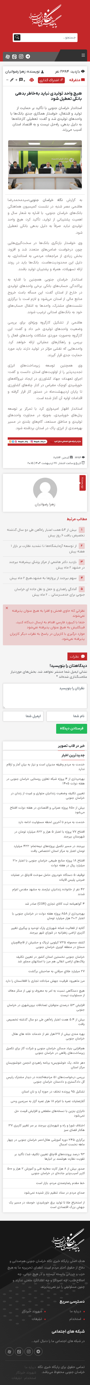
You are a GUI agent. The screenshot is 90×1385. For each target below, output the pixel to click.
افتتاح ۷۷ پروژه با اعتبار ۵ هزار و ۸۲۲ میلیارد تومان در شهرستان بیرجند (49, 834)
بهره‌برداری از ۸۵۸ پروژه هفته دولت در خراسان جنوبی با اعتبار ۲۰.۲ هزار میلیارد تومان (48, 916)
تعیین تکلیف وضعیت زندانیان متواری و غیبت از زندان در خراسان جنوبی (48, 796)
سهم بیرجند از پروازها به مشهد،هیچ (43, 578)
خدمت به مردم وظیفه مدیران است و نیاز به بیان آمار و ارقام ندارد (45, 767)
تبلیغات (37, 1319)
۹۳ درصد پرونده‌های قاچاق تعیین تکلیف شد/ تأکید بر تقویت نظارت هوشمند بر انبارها (49, 1157)
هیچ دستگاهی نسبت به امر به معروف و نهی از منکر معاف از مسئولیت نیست (46, 993)
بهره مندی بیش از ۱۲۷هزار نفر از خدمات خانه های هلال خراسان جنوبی (48, 1036)
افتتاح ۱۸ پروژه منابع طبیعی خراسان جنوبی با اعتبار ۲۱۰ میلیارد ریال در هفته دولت (49, 863)
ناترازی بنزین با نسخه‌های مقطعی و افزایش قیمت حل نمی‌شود (49, 1113)
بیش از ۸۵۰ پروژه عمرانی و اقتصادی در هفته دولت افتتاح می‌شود (47, 810)
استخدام (75, 1319)
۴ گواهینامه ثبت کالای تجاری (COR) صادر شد (55, 904)
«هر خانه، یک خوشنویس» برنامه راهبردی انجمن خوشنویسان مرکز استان (45, 1065)
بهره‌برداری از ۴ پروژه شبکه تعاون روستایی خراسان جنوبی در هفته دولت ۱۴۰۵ (45, 781)
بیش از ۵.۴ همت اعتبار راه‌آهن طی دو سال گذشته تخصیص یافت (45, 1022)
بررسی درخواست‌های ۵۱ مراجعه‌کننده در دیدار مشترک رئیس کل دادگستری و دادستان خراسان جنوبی (45, 1080)
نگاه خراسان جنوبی (46, 200)
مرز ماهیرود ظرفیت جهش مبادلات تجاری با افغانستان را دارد (45, 981)
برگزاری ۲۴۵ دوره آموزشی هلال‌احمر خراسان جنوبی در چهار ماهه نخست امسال (46, 1142)
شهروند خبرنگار (32, 1311)
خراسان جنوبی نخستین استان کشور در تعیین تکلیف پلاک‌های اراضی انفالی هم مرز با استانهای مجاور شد (50, 959)
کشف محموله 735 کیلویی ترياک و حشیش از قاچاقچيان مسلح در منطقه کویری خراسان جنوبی (48, 945)
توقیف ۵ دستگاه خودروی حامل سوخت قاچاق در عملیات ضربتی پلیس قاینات (48, 877)
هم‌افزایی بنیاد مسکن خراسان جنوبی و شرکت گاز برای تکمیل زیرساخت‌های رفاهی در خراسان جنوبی (45, 1051)
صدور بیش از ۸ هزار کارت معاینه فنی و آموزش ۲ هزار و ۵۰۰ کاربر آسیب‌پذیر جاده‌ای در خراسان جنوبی (46, 1171)
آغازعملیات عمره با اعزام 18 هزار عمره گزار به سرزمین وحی (48, 1101)
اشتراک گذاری (49, 80)
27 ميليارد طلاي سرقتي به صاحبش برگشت (56, 971)
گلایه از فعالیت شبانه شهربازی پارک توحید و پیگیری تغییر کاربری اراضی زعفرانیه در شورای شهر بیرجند (48, 930)
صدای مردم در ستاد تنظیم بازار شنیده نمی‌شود (54, 1192)
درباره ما (75, 1311)
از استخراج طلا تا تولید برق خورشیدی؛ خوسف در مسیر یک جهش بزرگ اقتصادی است (47, 1205)
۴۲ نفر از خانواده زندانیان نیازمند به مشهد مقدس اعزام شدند (48, 892)
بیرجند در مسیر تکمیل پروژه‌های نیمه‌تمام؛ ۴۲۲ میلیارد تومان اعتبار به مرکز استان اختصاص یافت (49, 849)
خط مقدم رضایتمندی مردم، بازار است (60, 1183)
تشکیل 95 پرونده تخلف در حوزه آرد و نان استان (53, 1091)
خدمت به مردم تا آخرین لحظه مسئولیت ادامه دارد (51, 822)
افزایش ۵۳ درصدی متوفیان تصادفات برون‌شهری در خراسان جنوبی (46, 1008)
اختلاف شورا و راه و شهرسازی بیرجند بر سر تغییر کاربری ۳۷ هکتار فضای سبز (46, 1128)
